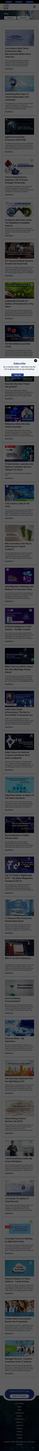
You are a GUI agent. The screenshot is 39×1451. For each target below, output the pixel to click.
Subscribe (17, 375)
